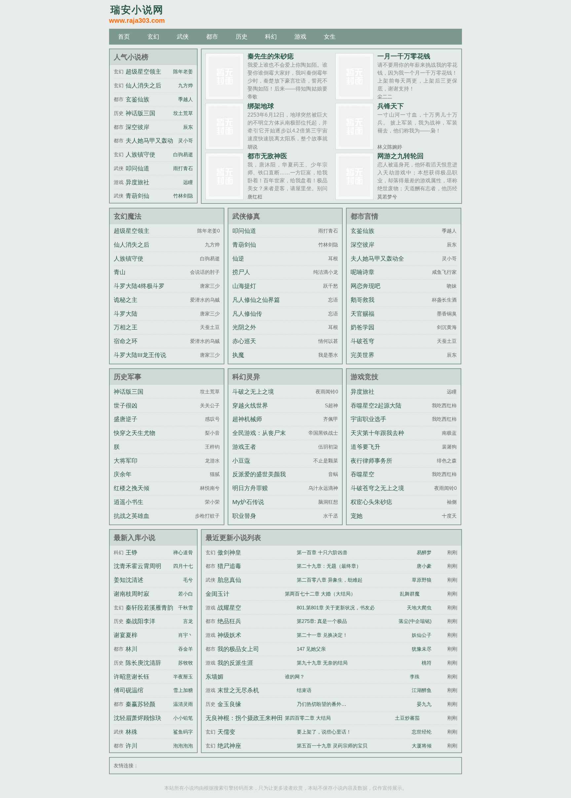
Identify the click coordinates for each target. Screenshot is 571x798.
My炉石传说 (248, 502)
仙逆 (238, 258)
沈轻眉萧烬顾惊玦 (137, 718)
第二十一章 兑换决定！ (322, 635)
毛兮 (188, 580)
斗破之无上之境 (253, 391)
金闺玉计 (217, 594)
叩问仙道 (137, 168)
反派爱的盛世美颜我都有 (259, 480)
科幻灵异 (246, 377)
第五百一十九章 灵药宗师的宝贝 (332, 745)
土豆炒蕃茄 (407, 718)
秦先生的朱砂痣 (270, 56)
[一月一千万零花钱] (354, 96)
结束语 (304, 690)
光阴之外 (244, 327)
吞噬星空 (362, 474)
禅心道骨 (183, 552)
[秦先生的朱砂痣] (225, 96)
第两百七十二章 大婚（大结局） (320, 594)
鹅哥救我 (362, 300)
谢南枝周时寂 (131, 594)
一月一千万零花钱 (403, 56)
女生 (330, 36)
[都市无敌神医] (225, 197)
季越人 (185, 99)
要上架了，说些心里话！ (324, 732)
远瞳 (188, 182)
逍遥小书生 (128, 502)
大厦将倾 (422, 745)
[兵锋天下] (354, 146)
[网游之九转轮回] (354, 197)
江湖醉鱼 (422, 690)
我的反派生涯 (235, 663)
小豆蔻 (241, 460)
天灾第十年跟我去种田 (377, 439)
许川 (131, 746)
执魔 (238, 355)
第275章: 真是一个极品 (322, 621)
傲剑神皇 (229, 552)
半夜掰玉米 (185, 676)
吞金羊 (185, 649)
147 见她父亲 (311, 649)
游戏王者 (244, 447)
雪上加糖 (183, 690)
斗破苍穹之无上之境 (377, 488)
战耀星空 (229, 607)
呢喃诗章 (362, 272)
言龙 (188, 621)
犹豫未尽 (422, 649)
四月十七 (183, 566)
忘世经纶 (422, 732)
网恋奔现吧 (365, 286)
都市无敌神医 (267, 156)
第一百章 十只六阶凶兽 (322, 552)
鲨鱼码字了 (185, 732)
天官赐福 (362, 313)
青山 (120, 272)
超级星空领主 (143, 71)
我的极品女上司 (238, 649)
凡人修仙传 (247, 313)
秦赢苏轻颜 (140, 704)
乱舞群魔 (410, 594)
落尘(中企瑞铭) (415, 621)
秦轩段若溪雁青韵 (149, 607)
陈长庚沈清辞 (143, 663)
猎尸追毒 (229, 566)
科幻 (271, 36)
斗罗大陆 (125, 313)
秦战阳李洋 (140, 621)
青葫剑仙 (137, 196)
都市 (212, 36)
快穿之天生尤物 (134, 433)
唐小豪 (424, 566)
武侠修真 (246, 216)
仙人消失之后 (143, 85)
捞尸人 (241, 272)
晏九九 (424, 704)
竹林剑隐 (183, 196)
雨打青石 (183, 168)
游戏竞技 (364, 377)
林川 (131, 649)
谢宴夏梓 (125, 635)
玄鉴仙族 (137, 99)
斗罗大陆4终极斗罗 (139, 286)
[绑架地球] (225, 146)
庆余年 (123, 474)
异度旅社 (137, 182)
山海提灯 (244, 286)
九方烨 (185, 85)
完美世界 (362, 355)
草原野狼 (422, 580)
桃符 (427, 663)
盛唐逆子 (125, 419)
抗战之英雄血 (131, 516)
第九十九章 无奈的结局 (322, 663)
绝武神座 (229, 746)
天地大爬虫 (419, 607)
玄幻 (153, 36)
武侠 (183, 36)
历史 (241, 36)
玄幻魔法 (127, 216)
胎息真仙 (229, 580)
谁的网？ (295, 676)
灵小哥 (185, 140)
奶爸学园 (362, 327)
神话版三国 (140, 113)
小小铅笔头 (185, 718)
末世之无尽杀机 (238, 690)
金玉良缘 (229, 704)
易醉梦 (424, 552)
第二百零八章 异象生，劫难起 (329, 580)
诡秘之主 (125, 300)
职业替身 (244, 516)
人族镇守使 (140, 154)
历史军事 (127, 377)
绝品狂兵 (229, 621)
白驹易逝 (183, 154)
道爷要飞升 (365, 447)
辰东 (188, 127)
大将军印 (125, 460)
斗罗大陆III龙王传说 (140, 355)
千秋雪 (185, 607)
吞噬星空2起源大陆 (376, 405)
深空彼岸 (137, 127)
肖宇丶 (185, 635)
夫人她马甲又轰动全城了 (377, 264)
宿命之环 (125, 341)
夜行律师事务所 (371, 460)
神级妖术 (229, 635)
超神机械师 (247, 419)
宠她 (356, 516)
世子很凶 (125, 405)
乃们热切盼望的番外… (321, 704)
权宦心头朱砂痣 (371, 502)
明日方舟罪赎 (250, 488)
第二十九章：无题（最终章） (329, 566)
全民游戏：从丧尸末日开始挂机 (259, 439)
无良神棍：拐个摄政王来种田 (244, 718)
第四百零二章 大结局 (308, 718)
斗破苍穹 (362, 341)
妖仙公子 (422, 635)
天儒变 (226, 732)
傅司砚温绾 (128, 690)
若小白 (185, 594)
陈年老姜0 (184, 71)
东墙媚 (214, 676)
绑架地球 (260, 106)
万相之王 (125, 327)
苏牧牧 (185, 663)
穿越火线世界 (250, 405)
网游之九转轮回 (400, 156)
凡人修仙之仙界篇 (256, 300)
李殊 (415, 676)
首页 (124, 36)
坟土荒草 (183, 113)
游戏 (300, 36)
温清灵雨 (183, 704)
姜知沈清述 (128, 580)
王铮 (131, 552)
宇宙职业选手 (368, 419)
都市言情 (364, 216)
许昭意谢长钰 (131, 676)
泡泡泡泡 (183, 745)
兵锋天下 (390, 106)
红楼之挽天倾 (131, 488)
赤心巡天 (244, 341)
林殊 (131, 732)
